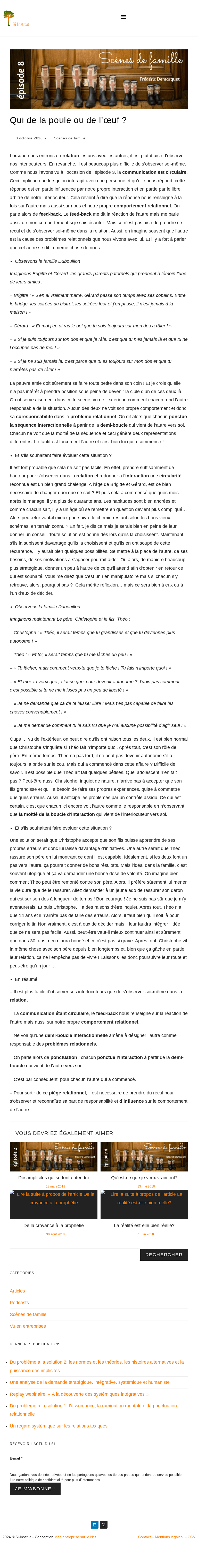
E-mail (16, 1458)
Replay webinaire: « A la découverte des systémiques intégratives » (79, 1394)
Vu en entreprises (28, 1326)
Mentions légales (169, 1537)
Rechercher (164, 1254)
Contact (144, 1537)
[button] (124, 17)
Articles (17, 1291)
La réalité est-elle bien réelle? (144, 1225)
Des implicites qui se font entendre (53, 1177)
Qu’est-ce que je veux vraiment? (144, 1177)
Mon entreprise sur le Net (75, 1537)
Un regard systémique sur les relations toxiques (59, 1426)
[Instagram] (104, 1525)
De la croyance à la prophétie (53, 1225)
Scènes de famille (70, 138)
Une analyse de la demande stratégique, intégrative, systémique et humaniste (90, 1382)
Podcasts (19, 1302)
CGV (191, 1537)
